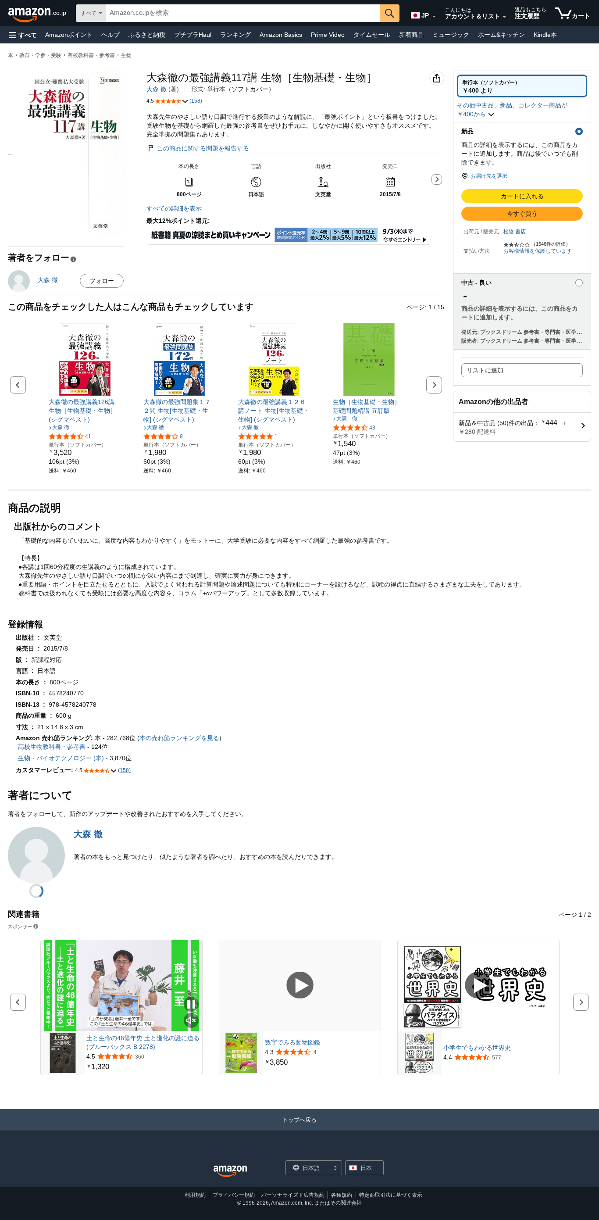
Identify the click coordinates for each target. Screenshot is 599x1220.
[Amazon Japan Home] (230, 1172)
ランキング (235, 34)
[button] (23, 34)
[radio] (522, 86)
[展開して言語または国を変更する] (434, 17)
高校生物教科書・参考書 (52, 746)
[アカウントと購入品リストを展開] (504, 17)
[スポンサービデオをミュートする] (191, 1021)
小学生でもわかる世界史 (477, 1047)
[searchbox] (243, 13)
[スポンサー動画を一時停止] (191, 1005)
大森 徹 (156, 89)
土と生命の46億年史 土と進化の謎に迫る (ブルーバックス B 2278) (143, 1042)
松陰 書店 (514, 232)
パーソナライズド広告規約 (292, 1195)
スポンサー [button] (20, 926)
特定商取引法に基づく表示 (390, 1195)
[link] (85, 410)
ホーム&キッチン (501, 34)
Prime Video (328, 34)
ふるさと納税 (146, 34)
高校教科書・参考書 (91, 55)
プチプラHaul (192, 34)
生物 (126, 55)
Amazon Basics (281, 34)
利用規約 (195, 1195)
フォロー (101, 280)
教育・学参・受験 (40, 55)
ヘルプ (110, 34)
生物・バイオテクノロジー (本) (61, 758)
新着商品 (411, 34)
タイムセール (371, 34)
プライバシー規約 (234, 1195)
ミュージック (450, 34)
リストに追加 (485, 370)
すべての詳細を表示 (174, 208)
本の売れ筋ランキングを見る (179, 737)
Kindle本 (545, 34)
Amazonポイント (69, 34)
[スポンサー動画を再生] (300, 985)
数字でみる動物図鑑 (292, 1042)
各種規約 (341, 1195)
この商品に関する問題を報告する (203, 148)
